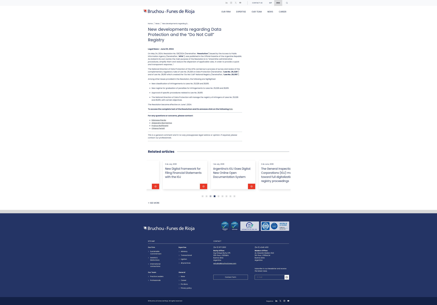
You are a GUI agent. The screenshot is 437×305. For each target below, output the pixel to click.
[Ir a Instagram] (231, 3)
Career (282, 11)
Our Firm (226, 11)
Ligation (184, 259)
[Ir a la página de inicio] (168, 228)
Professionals (155, 280)
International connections (155, 265)
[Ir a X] (236, 3)
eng (278, 3)
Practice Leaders (156, 276)
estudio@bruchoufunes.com (224, 263)
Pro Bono (184, 284)
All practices (186, 263)
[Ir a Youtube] (240, 3)
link (231, 109)
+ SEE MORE (153, 202)
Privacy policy (186, 288)
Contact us (257, 3)
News (270, 11)
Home (150, 23)
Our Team (257, 11)
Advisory (184, 251)
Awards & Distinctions (154, 259)
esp (270, 3)
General (182, 272)
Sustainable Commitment (155, 252)
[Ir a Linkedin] (227, 3)
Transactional (186, 255)
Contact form (230, 277)
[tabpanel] (171, 175)
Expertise (241, 11)
